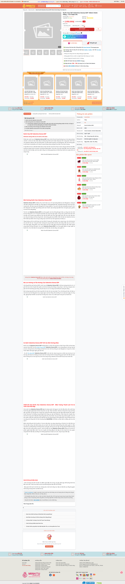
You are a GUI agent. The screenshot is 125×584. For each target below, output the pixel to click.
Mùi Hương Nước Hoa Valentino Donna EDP (36, 121)
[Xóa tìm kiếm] (59, 6)
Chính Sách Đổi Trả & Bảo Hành (62, 564)
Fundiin (90, 49)
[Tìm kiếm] (47, 6)
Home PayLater (86, 47)
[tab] (49, 514)
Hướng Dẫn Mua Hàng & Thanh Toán (43, 562)
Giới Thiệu (116, 1)
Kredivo (86, 49)
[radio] (87, 18)
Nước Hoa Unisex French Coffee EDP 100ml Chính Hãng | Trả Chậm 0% (77, 92)
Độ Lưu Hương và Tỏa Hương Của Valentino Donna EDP (38, 126)
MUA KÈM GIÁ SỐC (36, 73)
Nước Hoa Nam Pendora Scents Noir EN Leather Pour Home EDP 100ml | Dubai (94, 92)
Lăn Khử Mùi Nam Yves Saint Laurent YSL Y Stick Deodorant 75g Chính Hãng (31, 92)
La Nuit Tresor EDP (40, 347)
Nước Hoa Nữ (31, 9)
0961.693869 (72, 66)
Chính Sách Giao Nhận (61, 562)
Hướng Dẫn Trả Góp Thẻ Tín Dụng (42, 564)
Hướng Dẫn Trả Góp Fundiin (41, 569)
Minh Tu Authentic (29, 492)
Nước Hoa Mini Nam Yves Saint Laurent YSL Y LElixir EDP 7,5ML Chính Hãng (46, 92)
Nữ (87, 16)
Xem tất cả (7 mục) (28, 130)
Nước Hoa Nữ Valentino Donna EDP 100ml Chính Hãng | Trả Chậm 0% (51, 9)
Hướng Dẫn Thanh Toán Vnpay (41, 568)
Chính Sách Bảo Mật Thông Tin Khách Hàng (65, 565)
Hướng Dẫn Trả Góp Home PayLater (43, 566)
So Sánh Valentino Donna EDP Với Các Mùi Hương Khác (38, 128)
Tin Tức (122, 1)
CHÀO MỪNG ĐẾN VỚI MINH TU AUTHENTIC (11, 1)
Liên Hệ (23, 564)
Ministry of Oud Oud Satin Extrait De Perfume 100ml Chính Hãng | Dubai (62, 92)
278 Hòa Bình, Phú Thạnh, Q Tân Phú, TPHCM (93, 565)
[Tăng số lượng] (68, 29)
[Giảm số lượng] (64, 29)
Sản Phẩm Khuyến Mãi (77, 69)
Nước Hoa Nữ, (70, 69)
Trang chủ (25, 9)
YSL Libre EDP (31, 353)
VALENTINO (71, 16)
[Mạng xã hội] (121, 572)
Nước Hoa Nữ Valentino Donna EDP (34, 120)
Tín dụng (99, 49)
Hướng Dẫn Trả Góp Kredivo (41, 565)
